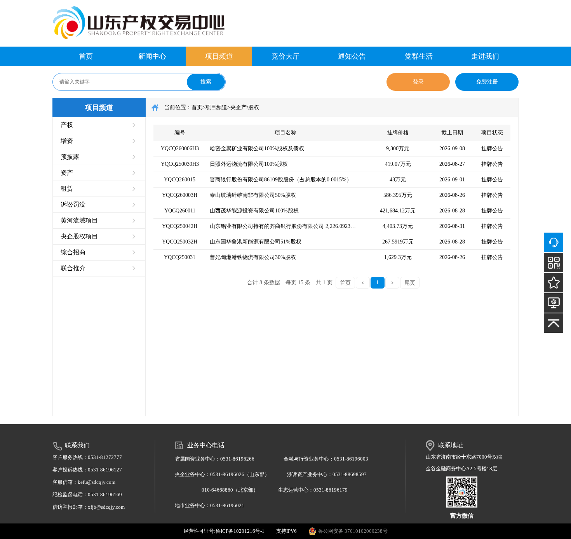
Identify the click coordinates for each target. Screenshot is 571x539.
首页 (86, 56)
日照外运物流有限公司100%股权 (249, 164)
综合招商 (73, 252)
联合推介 (73, 268)
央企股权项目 (79, 236)
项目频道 (219, 56)
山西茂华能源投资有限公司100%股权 (254, 211)
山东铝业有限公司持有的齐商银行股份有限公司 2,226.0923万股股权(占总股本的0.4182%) (285, 226)
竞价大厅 (285, 56)
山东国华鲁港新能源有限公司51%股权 (255, 242)
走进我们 (485, 56)
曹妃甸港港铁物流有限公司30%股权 (253, 257)
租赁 (67, 188)
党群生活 (419, 56)
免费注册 (487, 82)
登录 (418, 82)
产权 (67, 125)
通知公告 (352, 56)
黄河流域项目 (79, 220)
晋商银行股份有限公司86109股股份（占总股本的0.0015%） (281, 180)
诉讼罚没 (73, 204)
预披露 (70, 156)
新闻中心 (152, 56)
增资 (67, 140)
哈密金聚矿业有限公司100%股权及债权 (257, 148)
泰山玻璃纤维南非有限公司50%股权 (253, 195)
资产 (67, 172)
